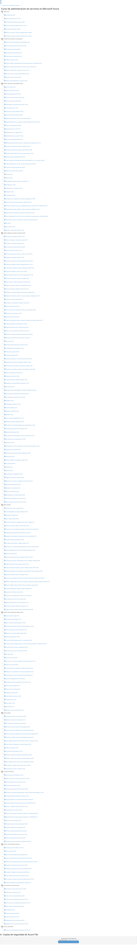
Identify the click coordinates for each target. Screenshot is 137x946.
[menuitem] (1, 3)
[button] (1, 1)
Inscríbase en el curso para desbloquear (68, 942)
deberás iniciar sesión (73, 940)
